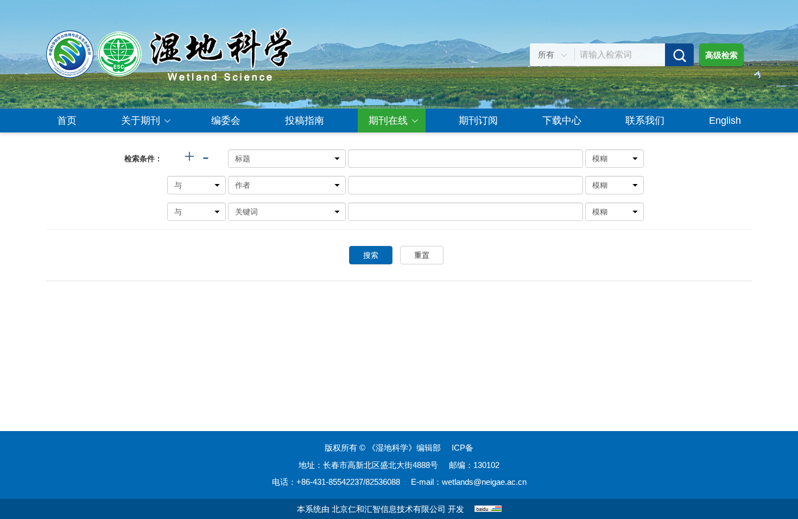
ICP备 (462, 447)
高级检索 (721, 55)
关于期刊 (140, 120)
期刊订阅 (478, 120)
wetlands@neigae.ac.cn (484, 481)
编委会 (225, 120)
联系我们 (644, 120)
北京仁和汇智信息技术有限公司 (389, 509)
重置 (421, 255)
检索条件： (143, 158)
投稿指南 (304, 120)
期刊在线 (388, 120)
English (725, 120)
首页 (67, 120)
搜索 (370, 255)
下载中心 (561, 120)
